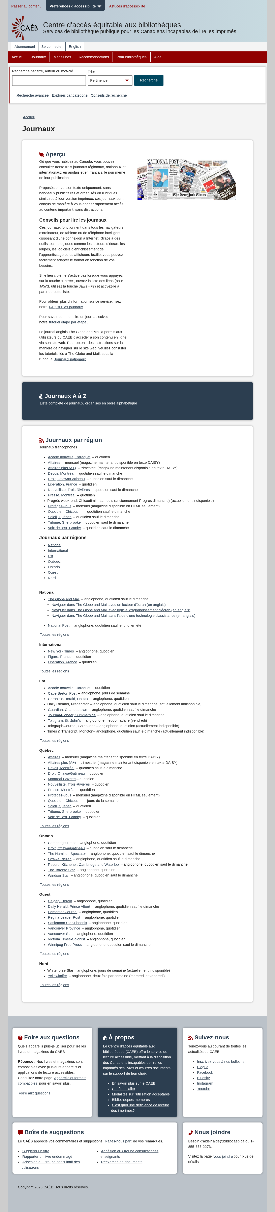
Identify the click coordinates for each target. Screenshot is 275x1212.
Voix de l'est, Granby (64, 528)
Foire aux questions (34, 1093)
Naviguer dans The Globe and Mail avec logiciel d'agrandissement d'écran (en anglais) (121, 610)
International (58, 550)
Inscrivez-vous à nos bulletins (220, 1062)
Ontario (54, 567)
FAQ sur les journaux (66, 307)
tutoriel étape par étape (67, 322)
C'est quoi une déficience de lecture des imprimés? (140, 1108)
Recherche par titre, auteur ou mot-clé (42, 71)
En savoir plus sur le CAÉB (133, 1083)
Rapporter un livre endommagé (47, 1156)
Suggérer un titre (35, 1151)
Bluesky (203, 1078)
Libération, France (62, 484)
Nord (52, 578)
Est (50, 556)
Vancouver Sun (60, 934)
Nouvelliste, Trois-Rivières (69, 490)
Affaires (54, 463)
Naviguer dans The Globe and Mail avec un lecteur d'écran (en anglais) (109, 604)
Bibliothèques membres (131, 1100)
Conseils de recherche (109, 95)
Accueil (17, 57)
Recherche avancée (33, 95)
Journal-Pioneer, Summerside (72, 715)
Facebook (205, 1072)
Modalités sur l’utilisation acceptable (141, 1094)
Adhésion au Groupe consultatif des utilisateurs (51, 1164)
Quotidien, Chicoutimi (65, 512)
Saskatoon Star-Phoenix (67, 923)
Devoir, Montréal (61, 473)
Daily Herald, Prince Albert (69, 907)
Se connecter (52, 47)
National (54, 545)
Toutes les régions (54, 635)
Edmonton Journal (62, 912)
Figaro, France (59, 657)
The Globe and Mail (64, 599)
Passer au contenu (26, 6)
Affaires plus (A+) (62, 468)
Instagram (205, 1083)
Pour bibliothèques (132, 57)
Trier (91, 72)
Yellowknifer (57, 976)
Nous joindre (223, 1156)
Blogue (202, 1067)
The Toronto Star (61, 870)
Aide (157, 57)
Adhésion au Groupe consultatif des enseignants (129, 1153)
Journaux (38, 57)
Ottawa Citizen (59, 859)
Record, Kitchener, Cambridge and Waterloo (84, 864)
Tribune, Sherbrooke (64, 522)
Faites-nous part (118, 1141)
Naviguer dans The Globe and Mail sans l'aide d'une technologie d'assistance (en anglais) (123, 615)
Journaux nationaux (70, 359)
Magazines (62, 57)
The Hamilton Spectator (67, 853)
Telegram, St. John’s (64, 720)
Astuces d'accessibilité (127, 6)
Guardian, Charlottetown (67, 710)
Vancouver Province (64, 928)
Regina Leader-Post (64, 917)
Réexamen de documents (121, 1162)
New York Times (61, 651)
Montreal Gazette (62, 779)
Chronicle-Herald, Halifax (68, 699)
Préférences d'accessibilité (73, 6)
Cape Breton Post (62, 693)
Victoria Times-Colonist (66, 939)
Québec (54, 561)
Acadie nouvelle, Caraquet (69, 457)
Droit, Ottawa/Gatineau (66, 479)
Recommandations (94, 57)
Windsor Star (58, 875)
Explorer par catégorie (70, 95)
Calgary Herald (60, 901)
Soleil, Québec (59, 517)
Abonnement (24, 47)
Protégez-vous (59, 506)
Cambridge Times (62, 843)
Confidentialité (123, 1089)
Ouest (53, 572)
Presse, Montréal (61, 495)
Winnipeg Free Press (65, 945)
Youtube (203, 1089)
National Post (59, 625)
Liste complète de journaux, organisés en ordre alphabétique (88, 403)
